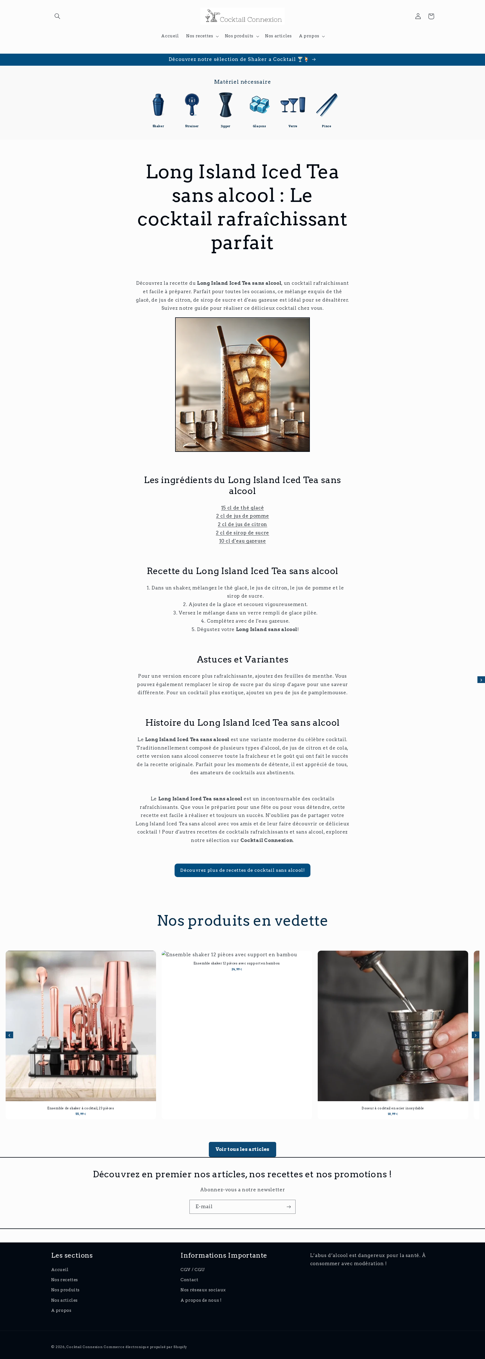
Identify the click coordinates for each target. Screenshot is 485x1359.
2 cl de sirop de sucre (242, 533)
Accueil (60, 1269)
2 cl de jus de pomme (242, 516)
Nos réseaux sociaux (203, 1289)
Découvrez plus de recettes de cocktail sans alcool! (242, 870)
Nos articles (64, 1300)
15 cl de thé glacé (242, 508)
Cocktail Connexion (85, 1347)
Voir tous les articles (242, 1149)
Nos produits (65, 1289)
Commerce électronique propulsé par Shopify (145, 1347)
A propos (61, 1310)
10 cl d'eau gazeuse (242, 541)
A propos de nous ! (200, 1300)
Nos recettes (64, 1279)
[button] (57, 16)
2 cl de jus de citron (242, 524)
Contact (189, 1279)
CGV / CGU (192, 1269)
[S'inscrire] (288, 1207)
